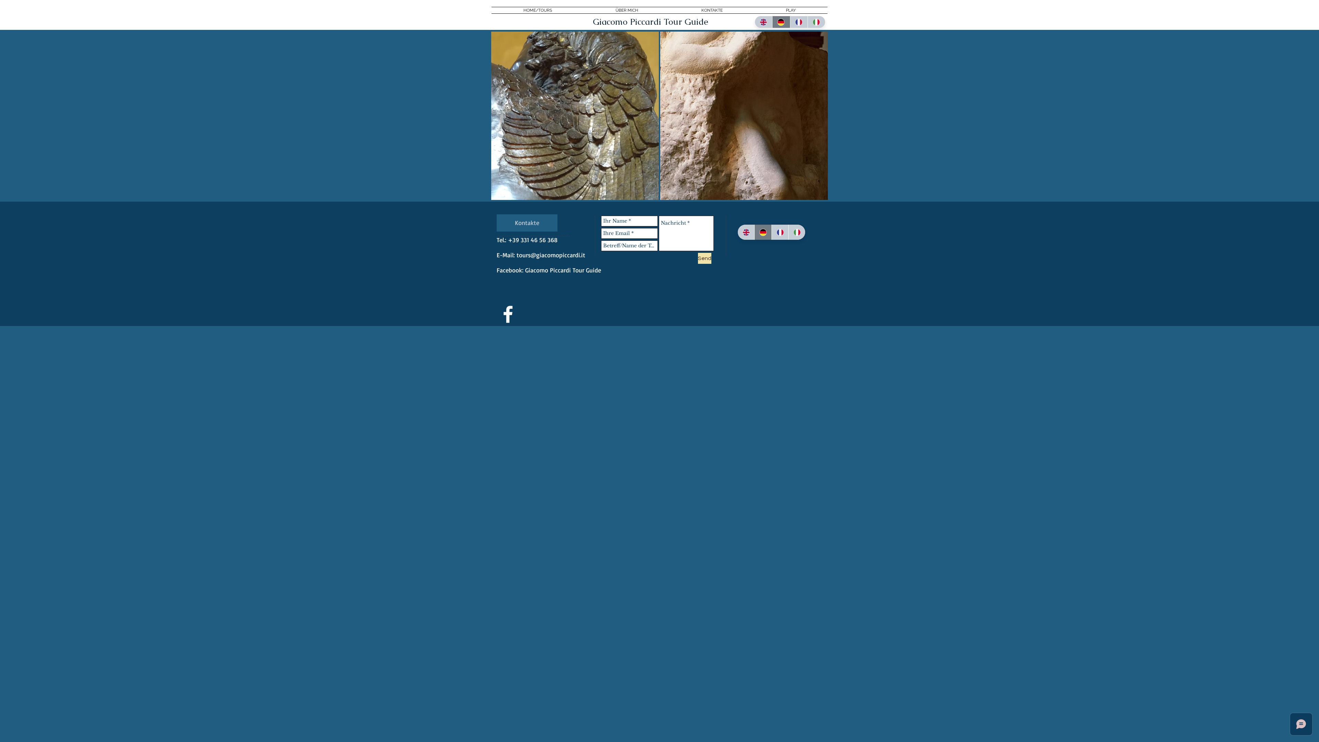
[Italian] (816, 22)
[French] (799, 22)
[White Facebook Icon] (508, 314)
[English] (763, 22)
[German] (781, 22)
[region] (575, 116)
